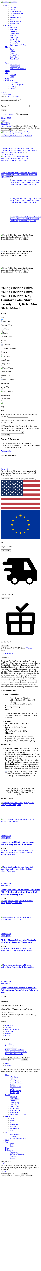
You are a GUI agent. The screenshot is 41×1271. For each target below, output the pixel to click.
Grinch (12, 61)
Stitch (12, 53)
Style (3, 317)
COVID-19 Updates (17, 84)
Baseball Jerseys (15, 21)
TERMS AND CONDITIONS (16, 1052)
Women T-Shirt (6, 375)
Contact (12, 88)
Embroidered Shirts (16, 13)
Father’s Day (14, 37)
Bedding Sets (14, 23)
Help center (9, 1025)
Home (3, 126)
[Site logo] (5, 2)
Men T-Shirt (5, 329)
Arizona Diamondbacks (18, 69)
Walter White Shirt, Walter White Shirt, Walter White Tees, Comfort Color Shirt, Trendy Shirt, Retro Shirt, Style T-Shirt (19, 175)
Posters (12, 15)
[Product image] (17, 821)
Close (3, 1164)
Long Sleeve (5, 364)
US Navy (13, 75)
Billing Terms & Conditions (14, 1050)
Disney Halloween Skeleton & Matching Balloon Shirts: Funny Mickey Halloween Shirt (19, 990)
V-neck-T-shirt (6, 387)
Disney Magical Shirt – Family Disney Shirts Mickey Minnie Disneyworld (18, 843)
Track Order (9, 1031)
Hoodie (3, 340)
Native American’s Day (18, 45)
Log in (4, 110)
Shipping (13, 86)
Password (5, 106)
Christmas (13, 31)
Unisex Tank (5, 399)
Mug (2, 410)
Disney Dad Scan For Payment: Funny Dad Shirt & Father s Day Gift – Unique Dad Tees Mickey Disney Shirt (20, 892)
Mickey (12, 51)
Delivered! (5, 646)
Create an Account (12, 96)
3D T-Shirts (14, 7)
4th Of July (13, 35)
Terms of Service (11, 1048)
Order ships (5, 598)
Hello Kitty (13, 57)
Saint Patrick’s (14, 29)
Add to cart (5, 435)
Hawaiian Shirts (15, 17)
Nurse (12, 77)
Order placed (6, 550)
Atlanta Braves (15, 65)
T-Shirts (12, 9)
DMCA (8, 1035)
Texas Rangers (15, 67)
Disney (12, 49)
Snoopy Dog (14, 55)
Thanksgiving (14, 33)
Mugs (12, 19)
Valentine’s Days (15, 41)
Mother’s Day (14, 39)
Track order (14, 83)
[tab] (22, 654)
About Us (8, 1044)
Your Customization (8, 414)
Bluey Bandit (14, 59)
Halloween (13, 27)
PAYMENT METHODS (14, 1054)
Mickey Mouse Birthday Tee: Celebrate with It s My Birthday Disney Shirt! (18, 941)
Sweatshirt (4, 352)
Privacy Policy (10, 1046)
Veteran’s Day (14, 43)
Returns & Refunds (12, 1029)
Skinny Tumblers (15, 11)
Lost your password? (8, 114)
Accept (3, 1171)
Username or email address (11, 100)
